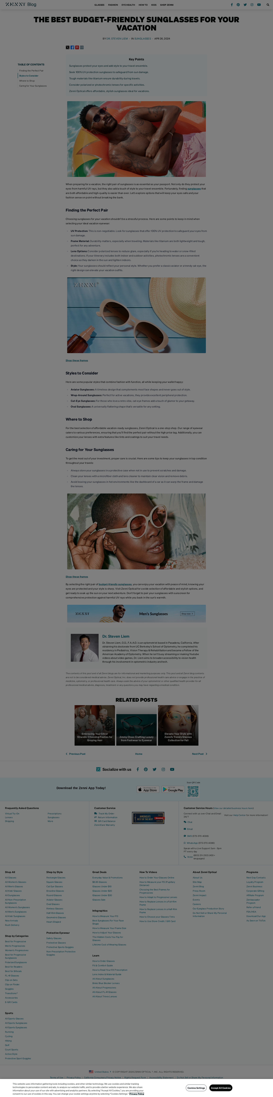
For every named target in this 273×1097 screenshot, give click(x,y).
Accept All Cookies (221, 1087)
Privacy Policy (136, 1093)
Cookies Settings (196, 1087)
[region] (136, 1088)
